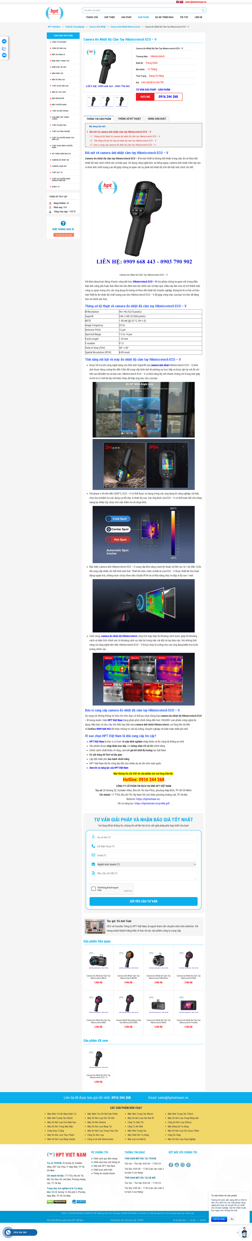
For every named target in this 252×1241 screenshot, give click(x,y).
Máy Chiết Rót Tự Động (138, 1135)
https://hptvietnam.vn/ (148, 799)
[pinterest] (188, 1165)
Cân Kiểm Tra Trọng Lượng (60, 118)
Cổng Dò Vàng (174, 1135)
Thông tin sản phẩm (98, 118)
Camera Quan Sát (59, 166)
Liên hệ (203, 1220)
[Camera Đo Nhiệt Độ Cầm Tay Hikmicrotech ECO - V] (93, 101)
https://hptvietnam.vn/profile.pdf (152, 803)
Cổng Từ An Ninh (59, 42)
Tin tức (184, 17)
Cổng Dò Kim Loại (59, 48)
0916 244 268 (168, 97)
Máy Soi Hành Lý (58, 55)
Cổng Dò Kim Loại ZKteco (180, 1122)
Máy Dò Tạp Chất (59, 92)
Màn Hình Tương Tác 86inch (140, 1113)
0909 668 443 (103, 728)
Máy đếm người (58, 98)
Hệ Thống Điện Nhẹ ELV (61, 154)
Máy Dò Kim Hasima (96, 1122)
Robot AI (55, 187)
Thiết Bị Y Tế (57, 172)
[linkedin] (183, 1165)
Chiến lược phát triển (101, 1169)
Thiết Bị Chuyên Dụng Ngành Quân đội (61, 180)
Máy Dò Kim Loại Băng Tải (99, 1126)
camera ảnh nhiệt (160, 365)
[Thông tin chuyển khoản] (63, 227)
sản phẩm (143, 17)
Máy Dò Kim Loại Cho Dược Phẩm (183, 1130)
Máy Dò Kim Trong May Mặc (60, 1126)
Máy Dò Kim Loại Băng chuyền (61, 1139)
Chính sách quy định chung (104, 1158)
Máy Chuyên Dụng (59, 105)
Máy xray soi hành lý (137, 1139)
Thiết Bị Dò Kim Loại (60, 86)
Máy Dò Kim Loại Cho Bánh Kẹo (61, 1122)
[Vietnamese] (181, 2)
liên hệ (198, 17)
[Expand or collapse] (199, 126)
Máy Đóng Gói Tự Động (178, 1126)
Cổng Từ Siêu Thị (136, 1122)
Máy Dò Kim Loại (58, 80)
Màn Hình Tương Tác (61, 61)
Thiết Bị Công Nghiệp (61, 131)
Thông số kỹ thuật (129, 118)
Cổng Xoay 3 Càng (55, 1130)
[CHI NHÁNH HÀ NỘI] (8, 1232)
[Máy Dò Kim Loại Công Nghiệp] (78, 1201)
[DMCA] (56, 1201)
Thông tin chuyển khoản (103, 1173)
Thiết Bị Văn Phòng (60, 111)
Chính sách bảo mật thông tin (105, 1162)
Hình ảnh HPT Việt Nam (103, 1166)
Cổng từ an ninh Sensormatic (100, 1139)
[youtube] (177, 1165)
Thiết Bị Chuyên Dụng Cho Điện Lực (63, 138)
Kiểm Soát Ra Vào (59, 67)
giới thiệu (109, 17)
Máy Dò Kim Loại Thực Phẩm (60, 1135)
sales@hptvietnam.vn (195, 2)
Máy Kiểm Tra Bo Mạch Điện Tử (61, 1113)
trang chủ (92, 17)
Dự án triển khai (164, 17)
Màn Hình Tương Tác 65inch (60, 1118)
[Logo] (54, 13)
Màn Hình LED (57, 73)
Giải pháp (126, 17)
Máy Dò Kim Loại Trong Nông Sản (183, 1118)
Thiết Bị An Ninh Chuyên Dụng (62, 146)
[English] (178, 2)
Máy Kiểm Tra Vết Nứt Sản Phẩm (102, 1113)
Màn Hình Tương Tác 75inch (180, 1113)
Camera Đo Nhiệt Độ (60, 160)
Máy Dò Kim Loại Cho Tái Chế (100, 1118)
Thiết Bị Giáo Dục (59, 125)
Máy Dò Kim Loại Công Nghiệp (182, 1139)
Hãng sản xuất (157, 118)
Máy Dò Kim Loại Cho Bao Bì (141, 1118)
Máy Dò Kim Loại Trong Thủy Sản (102, 1130)
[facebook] (171, 1165)
